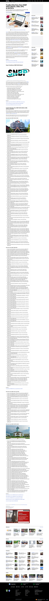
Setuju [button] (47, 599)
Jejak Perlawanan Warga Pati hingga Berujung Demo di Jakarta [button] (40, 580)
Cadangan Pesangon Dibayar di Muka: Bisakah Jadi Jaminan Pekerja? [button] (35, 65)
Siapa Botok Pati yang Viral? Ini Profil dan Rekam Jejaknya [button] (16, 580)
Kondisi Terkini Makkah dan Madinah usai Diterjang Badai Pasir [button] (35, 561)
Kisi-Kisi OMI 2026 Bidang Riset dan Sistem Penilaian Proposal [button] (9, 546)
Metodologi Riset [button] (18, 593)
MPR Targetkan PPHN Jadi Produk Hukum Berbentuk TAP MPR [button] (9, 554)
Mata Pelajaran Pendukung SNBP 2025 (11, 60)
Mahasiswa (14, 2)
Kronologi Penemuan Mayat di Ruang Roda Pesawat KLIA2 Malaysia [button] (35, 569)
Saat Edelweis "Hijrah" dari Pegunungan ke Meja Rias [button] (35, 33)
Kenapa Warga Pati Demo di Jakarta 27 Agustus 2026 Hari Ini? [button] (32, 580)
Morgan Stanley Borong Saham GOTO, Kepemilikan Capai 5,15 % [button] (10, 561)
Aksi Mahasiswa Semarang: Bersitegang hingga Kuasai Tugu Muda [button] (24, 534)
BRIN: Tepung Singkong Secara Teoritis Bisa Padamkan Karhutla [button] (10, 557)
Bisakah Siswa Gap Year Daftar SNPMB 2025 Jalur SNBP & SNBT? (15, 499)
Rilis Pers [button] (17, 595)
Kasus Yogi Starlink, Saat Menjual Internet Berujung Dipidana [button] (24, 580)
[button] (7, 1)
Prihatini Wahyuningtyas (24, 504)
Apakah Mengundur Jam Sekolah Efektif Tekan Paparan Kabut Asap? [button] (35, 30)
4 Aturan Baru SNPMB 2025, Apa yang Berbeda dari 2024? (14, 388)
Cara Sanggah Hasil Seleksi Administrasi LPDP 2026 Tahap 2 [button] (8, 534)
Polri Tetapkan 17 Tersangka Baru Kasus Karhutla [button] (22, 553)
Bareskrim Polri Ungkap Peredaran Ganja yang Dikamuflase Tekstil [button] (22, 561)
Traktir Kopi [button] (27, 12)
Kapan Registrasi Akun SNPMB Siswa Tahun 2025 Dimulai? (14, 496)
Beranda (7, 2)
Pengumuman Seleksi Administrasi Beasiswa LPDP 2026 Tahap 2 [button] (16, 534)
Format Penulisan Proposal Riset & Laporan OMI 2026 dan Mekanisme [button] (32, 546)
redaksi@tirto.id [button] (36, 593)
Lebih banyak (41, 550)
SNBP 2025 (13, 504)
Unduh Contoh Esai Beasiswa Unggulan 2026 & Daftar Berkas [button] (40, 534)
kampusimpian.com (14, 113)
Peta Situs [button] (26, 593)
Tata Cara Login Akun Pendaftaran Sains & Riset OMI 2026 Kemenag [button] (16, 546)
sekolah (15, 52)
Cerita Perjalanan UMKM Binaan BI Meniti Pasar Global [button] (9, 580)
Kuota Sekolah (20, 47)
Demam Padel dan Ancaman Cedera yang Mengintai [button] (35, 61)
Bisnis (9, 2)
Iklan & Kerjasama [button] (18, 594)
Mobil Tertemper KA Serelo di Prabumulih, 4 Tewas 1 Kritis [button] (9, 568)
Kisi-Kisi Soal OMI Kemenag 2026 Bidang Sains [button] (23, 546)
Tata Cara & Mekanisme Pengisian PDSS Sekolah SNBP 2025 (14, 62)
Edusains (11, 2)
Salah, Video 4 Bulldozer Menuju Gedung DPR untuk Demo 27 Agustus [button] (36, 19)
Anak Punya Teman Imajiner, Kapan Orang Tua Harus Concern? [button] (35, 54)
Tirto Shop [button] (26, 595)
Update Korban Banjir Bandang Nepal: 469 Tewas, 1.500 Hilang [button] (36, 565)
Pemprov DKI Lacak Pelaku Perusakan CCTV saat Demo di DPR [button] (22, 565)
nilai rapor (18, 54)
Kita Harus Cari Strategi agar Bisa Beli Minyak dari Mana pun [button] (35, 25)
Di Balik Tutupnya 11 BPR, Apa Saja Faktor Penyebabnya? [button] (35, 22)
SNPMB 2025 (10, 47)
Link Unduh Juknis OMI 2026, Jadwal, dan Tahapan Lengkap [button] (39, 546)
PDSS (19, 83)
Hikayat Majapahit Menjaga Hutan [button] (34, 50)
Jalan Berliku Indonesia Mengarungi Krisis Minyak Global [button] (34, 58)
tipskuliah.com (8, 113)
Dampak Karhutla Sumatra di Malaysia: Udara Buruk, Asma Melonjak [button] (35, 554)
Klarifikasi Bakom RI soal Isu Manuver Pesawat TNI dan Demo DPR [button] (35, 558)
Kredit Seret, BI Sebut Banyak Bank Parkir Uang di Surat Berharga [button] (22, 569)
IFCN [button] (25, 594)
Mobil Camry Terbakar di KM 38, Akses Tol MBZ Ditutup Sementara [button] (10, 565)
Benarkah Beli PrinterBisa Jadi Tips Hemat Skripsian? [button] (32, 534)
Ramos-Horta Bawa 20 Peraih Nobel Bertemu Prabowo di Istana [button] (22, 558)
